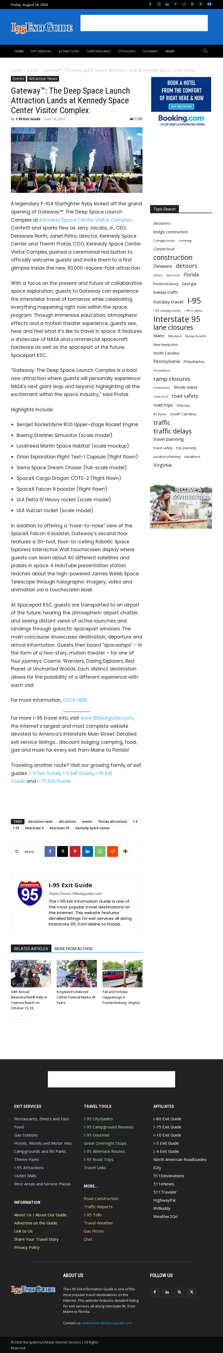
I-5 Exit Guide (78, 773)
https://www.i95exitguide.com (75, 893)
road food (160, 396)
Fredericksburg (165, 283)
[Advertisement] (144, 23)
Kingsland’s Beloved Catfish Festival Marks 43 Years (76, 997)
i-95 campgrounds (167, 310)
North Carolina (166, 353)
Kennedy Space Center (93, 828)
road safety (185, 396)
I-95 (16, 828)
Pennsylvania (166, 361)
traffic (161, 422)
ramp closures (172, 379)
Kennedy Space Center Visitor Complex (85, 220)
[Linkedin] (167, 4)
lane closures (173, 327)
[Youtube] (209, 4)
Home (16, 70)
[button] (205, 51)
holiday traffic (165, 292)
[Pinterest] (175, 4)
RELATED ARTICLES (31, 949)
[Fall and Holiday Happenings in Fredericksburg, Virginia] (123, 973)
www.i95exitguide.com (106, 718)
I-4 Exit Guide (44, 773)
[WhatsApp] (100, 851)
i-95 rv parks (193, 310)
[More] (125, 851)
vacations (192, 456)
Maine (158, 335)
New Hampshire (165, 344)
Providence (162, 370)
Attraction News (43, 78)
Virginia (162, 465)
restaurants (161, 387)
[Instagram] (159, 4)
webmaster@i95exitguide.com (107, 1322)
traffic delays (172, 431)
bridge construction (170, 231)
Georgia (189, 283)
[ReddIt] (112, 851)
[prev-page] (14, 1019)
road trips (163, 405)
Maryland (174, 336)
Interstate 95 (59, 828)
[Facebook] (150, 4)
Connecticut (164, 248)
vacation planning (166, 456)
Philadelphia (194, 361)
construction (173, 257)
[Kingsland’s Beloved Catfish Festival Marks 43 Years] (77, 973)
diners (158, 275)
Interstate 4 (34, 828)
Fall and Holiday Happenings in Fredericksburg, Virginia (121, 997)
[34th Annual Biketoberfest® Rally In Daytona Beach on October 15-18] (31, 973)
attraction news (40, 821)
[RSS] (192, 4)
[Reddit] (184, 4)
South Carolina (183, 413)
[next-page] (23, 1019)
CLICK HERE (75, 700)
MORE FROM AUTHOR (73, 949)
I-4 (135, 821)
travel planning (168, 439)
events (87, 821)
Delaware (162, 266)
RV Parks (159, 414)
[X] (201, 4)
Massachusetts (195, 336)
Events (33, 70)
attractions (67, 821)
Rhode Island (185, 387)
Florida (191, 274)
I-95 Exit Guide (28, 119)
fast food (173, 275)
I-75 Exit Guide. (54, 781)
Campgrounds (164, 240)
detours (186, 266)
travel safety (162, 448)
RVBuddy (183, 405)
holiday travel (168, 302)
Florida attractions (112, 821)
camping (185, 240)
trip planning (186, 448)
